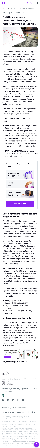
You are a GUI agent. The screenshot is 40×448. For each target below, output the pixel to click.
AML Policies (20, 412)
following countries (16, 440)
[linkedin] (13, 400)
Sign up (29, 3)
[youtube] (22, 400)
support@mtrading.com (8, 418)
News (10, 8)
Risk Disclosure (31, 412)
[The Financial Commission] (7, 383)
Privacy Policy (6, 408)
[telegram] (8, 400)
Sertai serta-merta (20, 204)
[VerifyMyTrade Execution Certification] (5, 373)
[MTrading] (3, 3)
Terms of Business (8, 412)
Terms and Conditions (20, 408)
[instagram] (18, 400)
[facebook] (3, 400)
